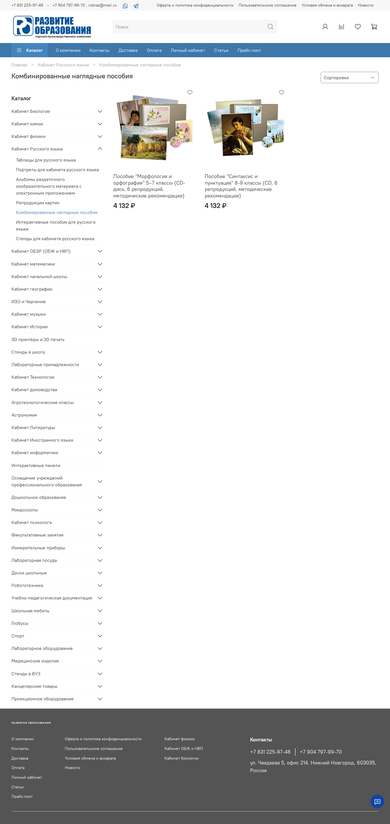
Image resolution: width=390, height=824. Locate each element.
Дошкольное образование (38, 497)
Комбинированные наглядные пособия (56, 212)
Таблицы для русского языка (46, 160)
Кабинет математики (33, 264)
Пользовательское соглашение (268, 5)
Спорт (17, 636)
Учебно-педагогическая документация (51, 598)
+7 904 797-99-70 (321, 752)
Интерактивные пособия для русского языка (56, 225)
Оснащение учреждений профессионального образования (46, 481)
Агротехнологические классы (42, 402)
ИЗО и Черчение (28, 301)
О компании (68, 50)
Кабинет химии (27, 124)
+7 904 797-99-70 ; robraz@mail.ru (85, 5)
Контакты (99, 50)
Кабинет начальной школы (39, 276)
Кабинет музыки (28, 314)
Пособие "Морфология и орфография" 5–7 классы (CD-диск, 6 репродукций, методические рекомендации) (149, 186)
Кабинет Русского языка (63, 65)
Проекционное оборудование (42, 698)
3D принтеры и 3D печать (38, 339)
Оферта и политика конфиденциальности (195, 5)
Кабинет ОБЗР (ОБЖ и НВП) (41, 251)
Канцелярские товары (34, 686)
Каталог (34, 50)
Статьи (221, 50)
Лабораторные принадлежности (45, 364)
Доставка (128, 50)
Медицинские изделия (35, 661)
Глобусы (19, 623)
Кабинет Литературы (33, 427)
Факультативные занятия (37, 535)
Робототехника (27, 585)
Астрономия (24, 415)
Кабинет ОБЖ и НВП (183, 748)
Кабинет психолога (31, 522)
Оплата (154, 50)
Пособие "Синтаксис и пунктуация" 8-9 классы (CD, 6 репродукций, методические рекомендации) (241, 186)
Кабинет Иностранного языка (42, 440)
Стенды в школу (28, 352)
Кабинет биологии (30, 111)
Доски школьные (29, 573)
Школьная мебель (30, 610)
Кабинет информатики (34, 452)
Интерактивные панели (35, 465)
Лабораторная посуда (34, 560)
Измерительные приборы (38, 547)
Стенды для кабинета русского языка (55, 238)
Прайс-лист (249, 50)
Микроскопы (24, 510)
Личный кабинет (188, 50)
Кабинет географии (31, 289)
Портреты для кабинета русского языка (57, 169)
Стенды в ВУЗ (26, 673)
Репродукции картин (37, 202)
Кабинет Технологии (32, 377)
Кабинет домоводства (34, 389)
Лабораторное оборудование (42, 648)
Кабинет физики (28, 136)
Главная (19, 65)
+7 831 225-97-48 (27, 5)
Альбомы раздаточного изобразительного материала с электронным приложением (49, 186)
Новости (365, 5)
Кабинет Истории (29, 326)
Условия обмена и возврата (327, 5)
